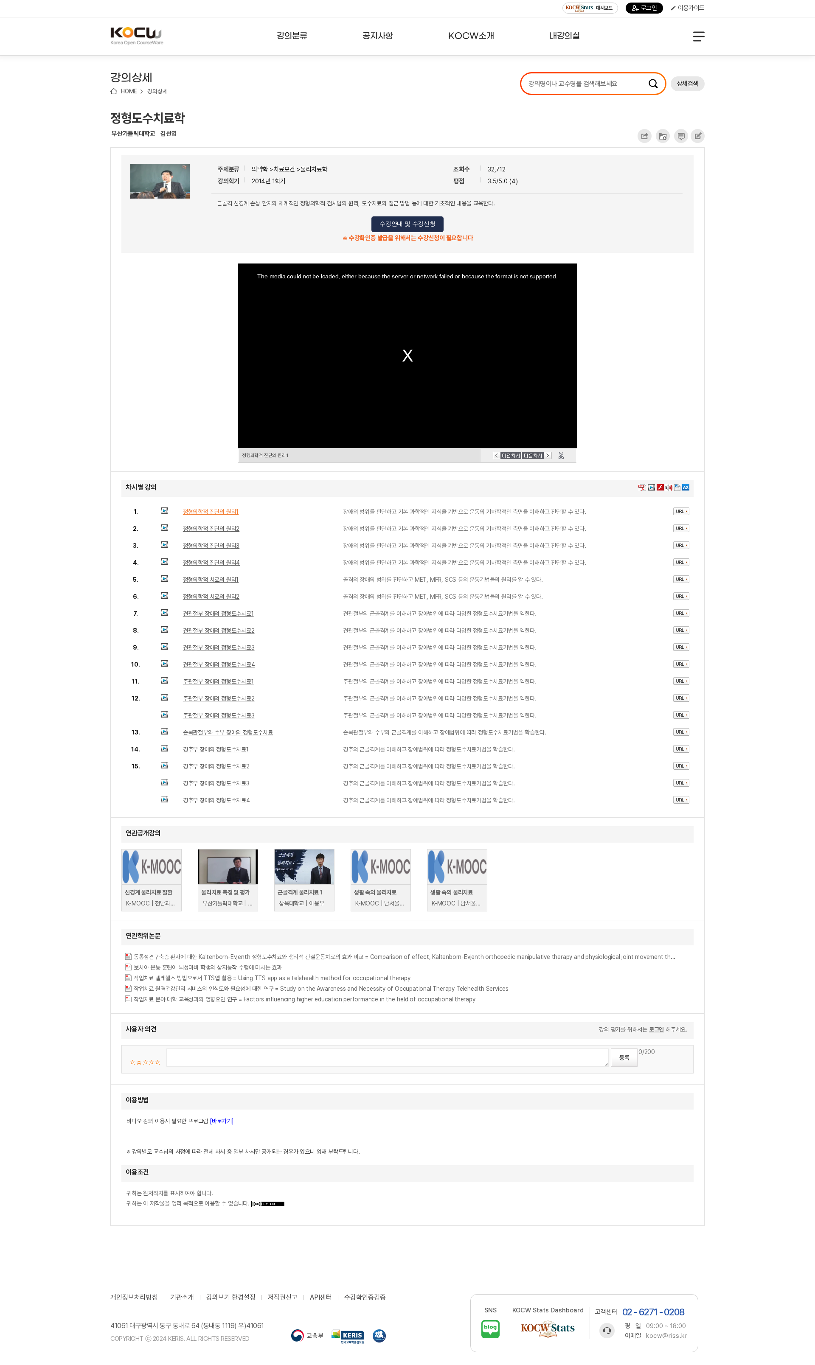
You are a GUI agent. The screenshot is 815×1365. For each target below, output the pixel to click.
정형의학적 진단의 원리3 (211, 545)
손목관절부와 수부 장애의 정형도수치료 (228, 732)
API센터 (321, 1297)
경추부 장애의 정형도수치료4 (216, 800)
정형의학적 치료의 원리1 (211, 579)
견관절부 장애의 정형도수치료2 (219, 630)
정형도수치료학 (147, 118)
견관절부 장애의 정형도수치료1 (218, 613)
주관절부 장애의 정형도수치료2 (219, 698)
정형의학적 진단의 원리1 (211, 511)
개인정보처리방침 (134, 1297)
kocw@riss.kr (666, 1336)
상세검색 (687, 83)
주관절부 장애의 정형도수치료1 (218, 681)
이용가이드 (691, 8)
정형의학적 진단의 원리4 (211, 562)
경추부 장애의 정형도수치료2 (216, 766)
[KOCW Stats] (548, 1329)
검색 (653, 83)
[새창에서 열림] (307, 1336)
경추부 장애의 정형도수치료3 (216, 783)
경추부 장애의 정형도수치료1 (216, 749)
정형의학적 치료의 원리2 (211, 596)
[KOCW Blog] (490, 1329)
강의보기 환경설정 (231, 1297)
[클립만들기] (561, 455)
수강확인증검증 (365, 1297)
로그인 (649, 8)
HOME (129, 91)
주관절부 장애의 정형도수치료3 (219, 715)
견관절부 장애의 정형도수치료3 (219, 647)
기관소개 (182, 1297)
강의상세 (157, 91)
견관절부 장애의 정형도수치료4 (219, 664)
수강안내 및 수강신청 (407, 224)
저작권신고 (283, 1297)
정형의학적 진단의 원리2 (211, 528)
